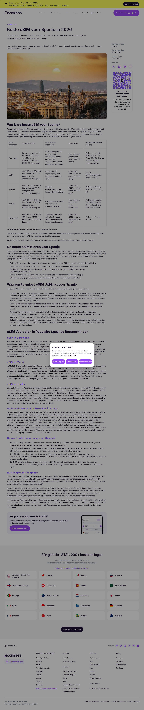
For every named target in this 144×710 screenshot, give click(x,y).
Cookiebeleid (71, 355)
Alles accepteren (85, 362)
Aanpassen (72, 362)
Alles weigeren (58, 362)
